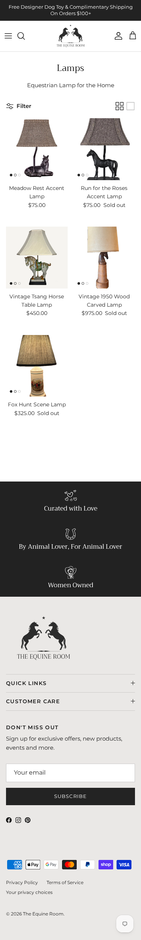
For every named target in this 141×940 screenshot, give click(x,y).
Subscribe (70, 796)
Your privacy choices (29, 892)
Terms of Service (65, 882)
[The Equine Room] (70, 36)
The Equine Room (43, 914)
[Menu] (8, 36)
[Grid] (119, 106)
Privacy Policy (22, 882)
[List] (130, 106)
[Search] (25, 36)
